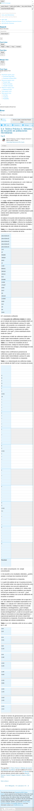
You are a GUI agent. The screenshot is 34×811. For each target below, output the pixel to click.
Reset (2, 44)
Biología (26, 125)
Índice (4, 145)
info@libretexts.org (18, 805)
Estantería (17, 125)
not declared (26, 771)
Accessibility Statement (17, 803)
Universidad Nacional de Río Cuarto (15, 142)
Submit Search (4, 33)
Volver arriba (4, 781)
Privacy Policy (26, 801)
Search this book (4, 28)
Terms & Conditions (6, 803)
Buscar (3, 809)
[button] (5, 96)
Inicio (7, 125)
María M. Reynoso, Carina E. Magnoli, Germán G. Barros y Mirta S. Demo (16, 775)
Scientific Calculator (8, 85)
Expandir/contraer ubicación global (32, 125)
